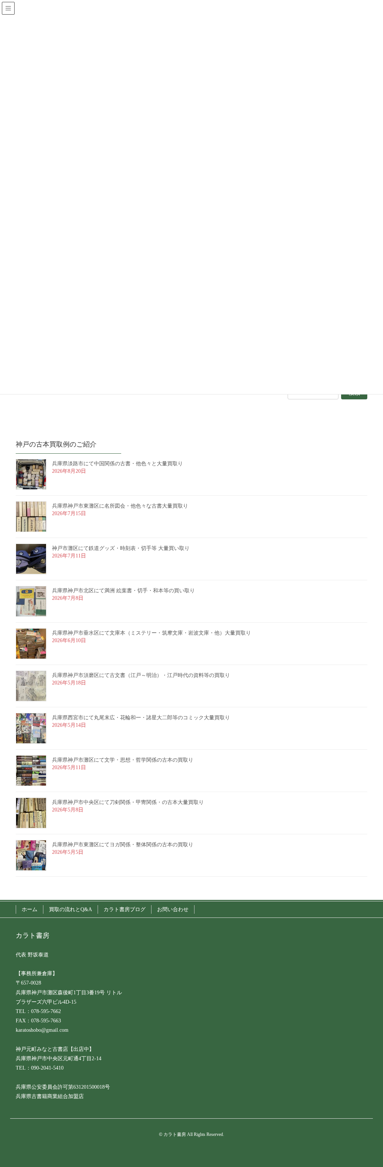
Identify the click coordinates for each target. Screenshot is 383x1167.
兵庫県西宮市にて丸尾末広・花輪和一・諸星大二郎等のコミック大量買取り (141, 717)
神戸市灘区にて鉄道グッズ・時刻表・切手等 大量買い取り (121, 548)
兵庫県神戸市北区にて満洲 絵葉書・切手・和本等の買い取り (123, 590)
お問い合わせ (173, 909)
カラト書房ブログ (124, 909)
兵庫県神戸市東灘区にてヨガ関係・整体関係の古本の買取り (122, 844)
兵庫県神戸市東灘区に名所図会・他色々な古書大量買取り (120, 506)
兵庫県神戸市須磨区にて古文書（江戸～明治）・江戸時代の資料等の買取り (141, 675)
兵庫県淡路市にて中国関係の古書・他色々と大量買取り (117, 463)
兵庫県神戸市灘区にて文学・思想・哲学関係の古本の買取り (122, 760)
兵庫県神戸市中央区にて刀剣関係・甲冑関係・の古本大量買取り (128, 802)
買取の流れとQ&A (70, 909)
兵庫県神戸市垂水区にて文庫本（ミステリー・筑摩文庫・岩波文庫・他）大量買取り (151, 633)
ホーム (29, 909)
